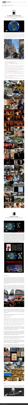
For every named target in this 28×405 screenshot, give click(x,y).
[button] (7, 82)
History (19, 19)
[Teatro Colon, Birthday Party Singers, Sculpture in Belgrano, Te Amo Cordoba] (14, 13)
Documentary (16, 19)
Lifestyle (20, 19)
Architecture (12, 19)
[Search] (7, 6)
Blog (14, 19)
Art (13, 19)
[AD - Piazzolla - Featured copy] (14, 213)
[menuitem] (3, 2)
